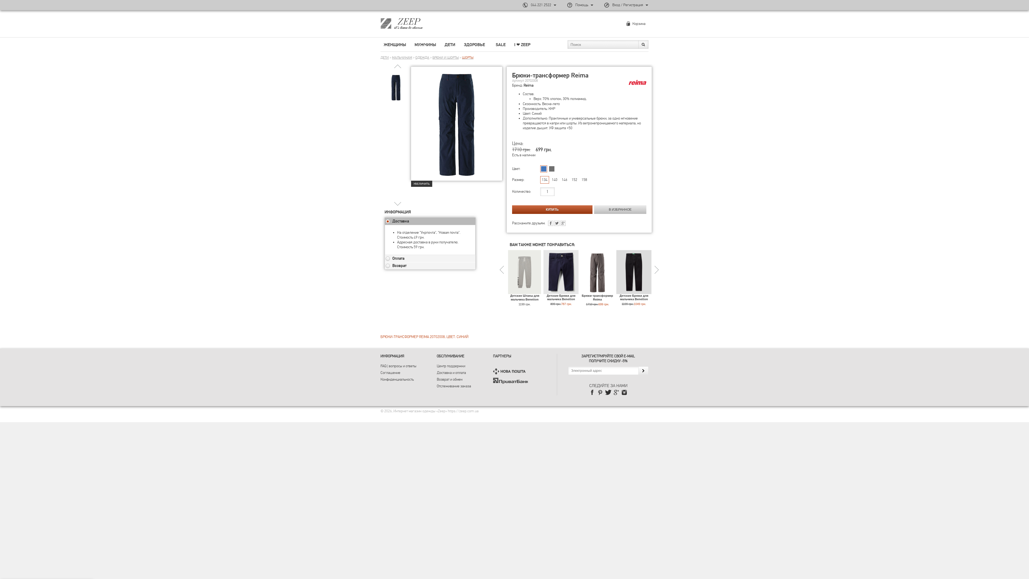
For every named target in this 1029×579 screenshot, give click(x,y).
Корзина (639, 23)
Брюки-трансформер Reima (597, 297)
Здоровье (474, 44)
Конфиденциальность (397, 379)
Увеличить (421, 183)
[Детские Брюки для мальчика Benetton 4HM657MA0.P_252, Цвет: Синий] (561, 291)
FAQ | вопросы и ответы (398, 366)
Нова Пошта (510, 371)
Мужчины (425, 44)
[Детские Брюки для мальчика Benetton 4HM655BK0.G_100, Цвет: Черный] (633, 291)
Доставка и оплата (451, 372)
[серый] (551, 168)
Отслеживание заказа (454, 386)
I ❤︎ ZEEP (522, 44)
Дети (450, 44)
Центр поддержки (451, 366)
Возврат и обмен (450, 379)
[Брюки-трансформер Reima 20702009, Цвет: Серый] (597, 291)
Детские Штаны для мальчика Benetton (524, 297)
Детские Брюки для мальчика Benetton (561, 297)
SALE (501, 44)
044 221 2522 (541, 5)
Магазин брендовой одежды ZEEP (411, 23)
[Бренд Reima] (637, 83)
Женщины (395, 44)
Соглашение (390, 372)
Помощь (581, 5)
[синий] (543, 168)
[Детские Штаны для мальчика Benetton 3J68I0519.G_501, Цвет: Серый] (524, 291)
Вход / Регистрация (627, 5)
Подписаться (643, 371)
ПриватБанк (510, 380)
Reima (529, 85)
